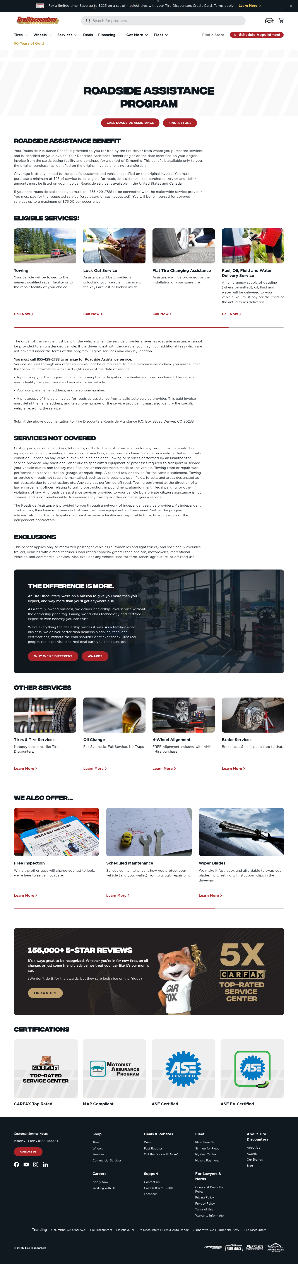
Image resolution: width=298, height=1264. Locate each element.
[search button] (86, 21)
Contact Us (28, 1151)
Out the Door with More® (161, 1154)
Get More (134, 35)
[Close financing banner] (291, 6)
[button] (269, 20)
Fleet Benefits (205, 1142)
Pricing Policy (204, 1197)
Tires (18, 35)
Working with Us (103, 1188)
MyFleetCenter (205, 1154)
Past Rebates (153, 1148)
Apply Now (100, 1182)
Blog (250, 1165)
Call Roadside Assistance (130, 122)
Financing (107, 35)
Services (64, 35)
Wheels (40, 35)
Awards (95, 656)
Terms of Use (204, 1209)
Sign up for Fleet (207, 1148)
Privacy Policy (205, 1203)
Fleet (158, 35)
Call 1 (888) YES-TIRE (159, 1188)
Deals (88, 35)
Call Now (22, 314)
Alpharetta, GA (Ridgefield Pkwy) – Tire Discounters (229, 1230)
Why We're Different (53, 656)
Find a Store (213, 35)
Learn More (24, 769)
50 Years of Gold (29, 43)
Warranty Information (210, 1215)
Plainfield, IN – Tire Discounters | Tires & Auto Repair (152, 1230)
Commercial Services (107, 1160)
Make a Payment (207, 1160)
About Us (253, 1147)
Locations (150, 1194)
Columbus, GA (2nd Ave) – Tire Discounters (81, 1230)
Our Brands (255, 1159)
